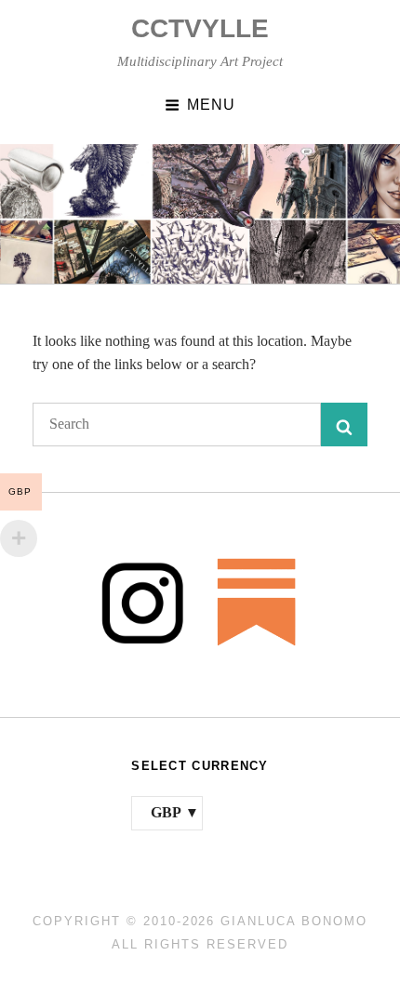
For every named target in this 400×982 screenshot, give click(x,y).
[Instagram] (143, 601)
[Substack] (257, 601)
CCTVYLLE (200, 28)
